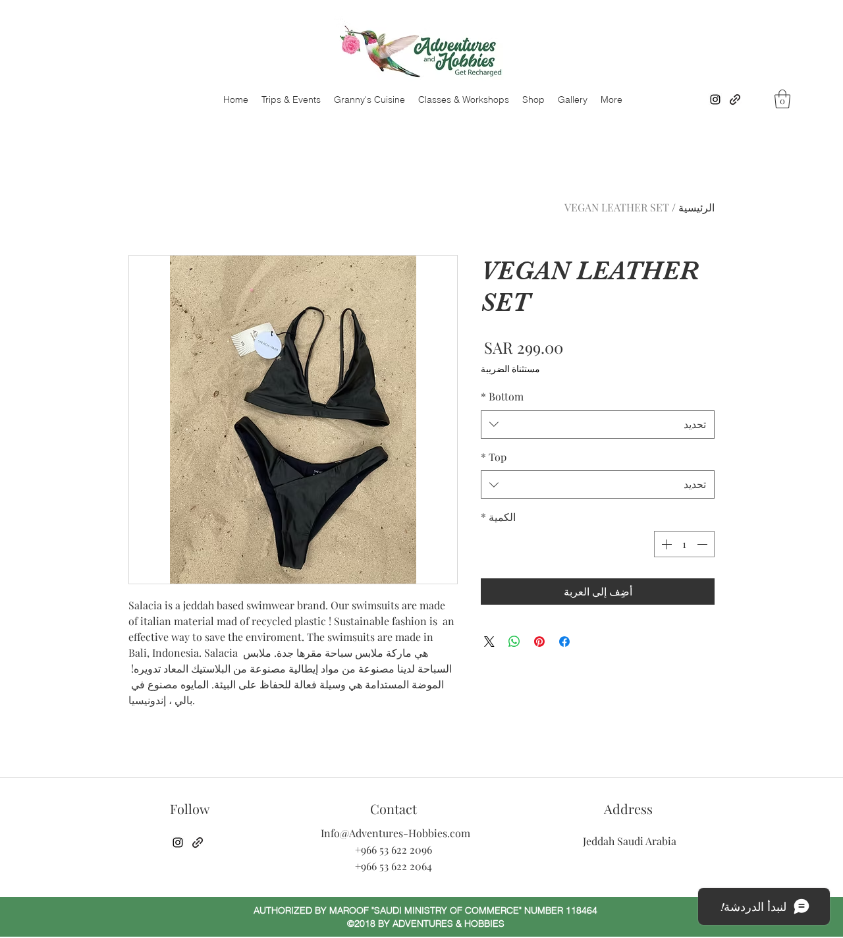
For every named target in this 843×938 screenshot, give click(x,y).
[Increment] (665, 544)
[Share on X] (489, 641)
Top (493, 457)
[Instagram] (715, 99)
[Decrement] (703, 544)
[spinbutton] (684, 544)
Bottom (502, 396)
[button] (782, 99)
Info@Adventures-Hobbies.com (395, 833)
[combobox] (598, 424)
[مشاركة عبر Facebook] (564, 641)
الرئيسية (696, 207)
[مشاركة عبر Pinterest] (539, 641)
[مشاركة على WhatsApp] (514, 641)
